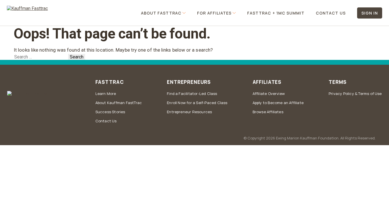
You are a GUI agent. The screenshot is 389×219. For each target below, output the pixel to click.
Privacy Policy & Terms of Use (355, 93)
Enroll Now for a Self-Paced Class (197, 102)
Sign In (369, 13)
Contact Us (331, 13)
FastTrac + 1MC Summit (275, 13)
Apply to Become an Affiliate (278, 102)
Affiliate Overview (269, 93)
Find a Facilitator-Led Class (192, 93)
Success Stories (110, 111)
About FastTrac (161, 13)
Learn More (105, 93)
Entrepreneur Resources (189, 111)
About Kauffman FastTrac (118, 102)
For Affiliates (214, 13)
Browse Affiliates (268, 111)
